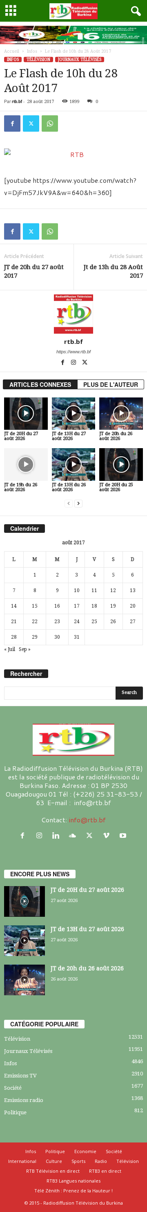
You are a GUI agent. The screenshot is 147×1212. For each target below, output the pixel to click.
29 (35, 637)
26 (113, 621)
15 (35, 606)
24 (77, 621)
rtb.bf (17, 101)
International (22, 1161)
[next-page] (78, 503)
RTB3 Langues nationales (73, 1181)
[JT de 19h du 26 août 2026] (26, 464)
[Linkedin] (57, 835)
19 (113, 606)
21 (14, 621)
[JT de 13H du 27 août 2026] (74, 413)
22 (35, 621)
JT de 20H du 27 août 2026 (21, 436)
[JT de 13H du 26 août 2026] (74, 464)
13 (133, 590)
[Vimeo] (108, 835)
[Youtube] (123, 835)
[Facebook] (12, 123)
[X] (31, 123)
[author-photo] (73, 314)
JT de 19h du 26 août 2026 (20, 487)
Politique (15, 1112)
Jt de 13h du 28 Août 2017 (113, 271)
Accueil (11, 51)
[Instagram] (74, 363)
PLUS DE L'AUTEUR (110, 384)
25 (94, 621)
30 (57, 637)
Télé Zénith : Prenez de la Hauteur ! (73, 1190)
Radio (101, 1161)
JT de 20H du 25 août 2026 (116, 487)
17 (77, 606)
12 (113, 590)
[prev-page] (69, 503)
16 (57, 606)
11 (94, 590)
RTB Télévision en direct (53, 1171)
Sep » (25, 649)
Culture (54, 1161)
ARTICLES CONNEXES (40, 384)
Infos (32, 51)
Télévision (38, 59)
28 (14, 637)
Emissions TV (20, 1076)
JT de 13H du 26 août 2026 (69, 487)
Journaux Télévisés (79, 59)
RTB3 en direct (105, 1171)
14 (14, 606)
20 (133, 606)
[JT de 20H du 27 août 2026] (26, 413)
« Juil (9, 649)
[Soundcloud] (74, 835)
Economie (85, 1151)
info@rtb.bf (87, 819)
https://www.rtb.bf (73, 351)
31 (77, 637)
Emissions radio (23, 1100)
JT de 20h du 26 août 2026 (115, 436)
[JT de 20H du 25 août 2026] (121, 464)
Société (13, 1088)
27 (133, 621)
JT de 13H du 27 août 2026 (69, 436)
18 (94, 606)
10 (77, 590)
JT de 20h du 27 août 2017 (34, 271)
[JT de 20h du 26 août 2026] (121, 413)
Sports (78, 1161)
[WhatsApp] (50, 123)
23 (57, 621)
